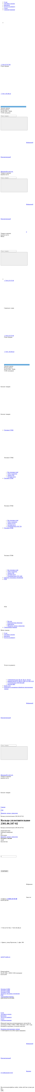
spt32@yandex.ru (5, 957)
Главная (3, 807)
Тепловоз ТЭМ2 (5, 989)
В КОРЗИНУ (4, 871)
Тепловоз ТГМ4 (5, 990)
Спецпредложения (6, 1020)
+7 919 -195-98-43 (6, 93)
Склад (2, 1019)
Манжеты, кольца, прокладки (9, 813)
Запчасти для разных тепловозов (10, 993)
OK (2, 1090)
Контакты (3, 1015)
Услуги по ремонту (6, 1017)
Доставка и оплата (6, 1014)
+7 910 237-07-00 (5, 64)
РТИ (2, 810)
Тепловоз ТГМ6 (5, 992)
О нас (2, 1012)
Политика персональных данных (10, 1029)
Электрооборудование (7, 996)
